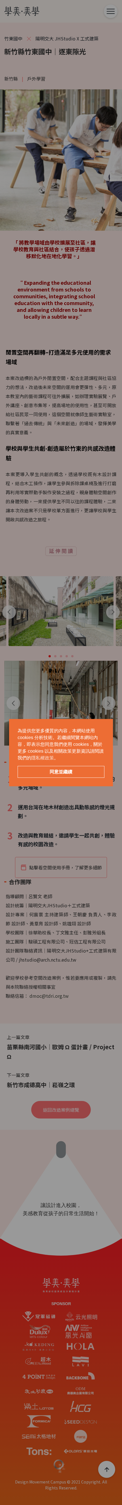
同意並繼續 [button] (61, 771)
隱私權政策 (42, 757)
